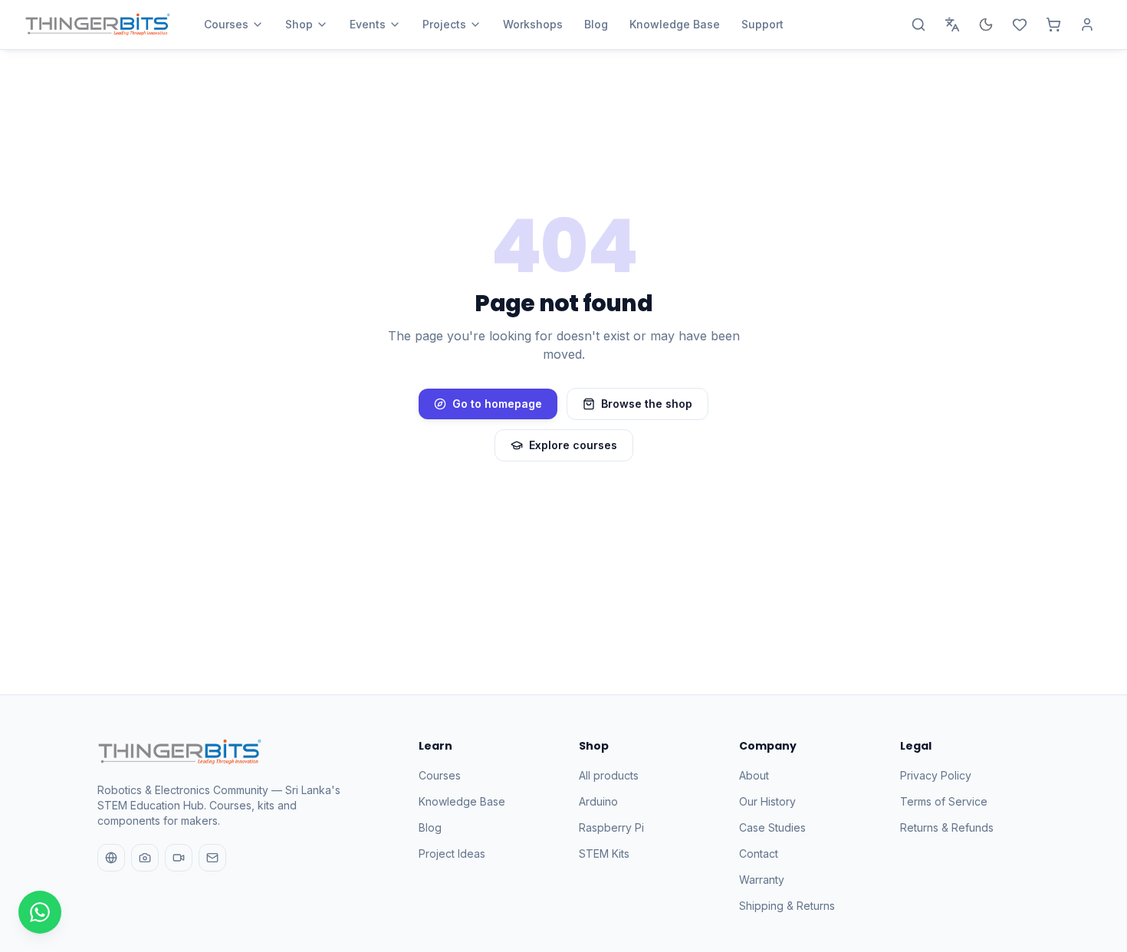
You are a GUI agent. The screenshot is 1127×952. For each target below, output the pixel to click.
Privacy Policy (935, 775)
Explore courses (573, 444)
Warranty (761, 879)
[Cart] (1053, 24)
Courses (226, 24)
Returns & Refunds (947, 827)
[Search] (918, 24)
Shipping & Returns (787, 905)
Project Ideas (452, 853)
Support (762, 24)
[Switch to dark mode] (986, 24)
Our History (767, 801)
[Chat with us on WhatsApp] (39, 912)
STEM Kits (604, 853)
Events (368, 24)
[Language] (952, 24)
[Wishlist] (1019, 24)
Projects (444, 24)
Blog (596, 24)
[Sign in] (1087, 24)
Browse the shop (646, 403)
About (754, 775)
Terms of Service (943, 801)
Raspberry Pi (611, 827)
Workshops (533, 24)
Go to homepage (497, 403)
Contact (758, 853)
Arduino (598, 801)
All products (609, 775)
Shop (299, 24)
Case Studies (772, 827)
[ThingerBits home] (97, 24)
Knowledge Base (674, 24)
